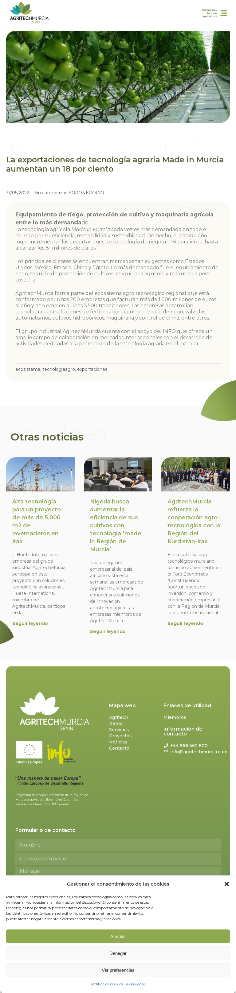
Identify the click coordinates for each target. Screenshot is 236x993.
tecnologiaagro (58, 369)
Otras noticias (47, 436)
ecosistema (27, 369)
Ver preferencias (118, 970)
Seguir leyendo (30, 623)
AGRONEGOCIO (86, 193)
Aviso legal (135, 984)
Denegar (118, 953)
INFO (169, 331)
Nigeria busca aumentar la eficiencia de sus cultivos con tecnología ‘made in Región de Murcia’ (115, 525)
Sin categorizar (50, 193)
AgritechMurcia (34, 293)
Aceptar (118, 936)
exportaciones (92, 369)
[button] (227, 884)
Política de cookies (107, 984)
